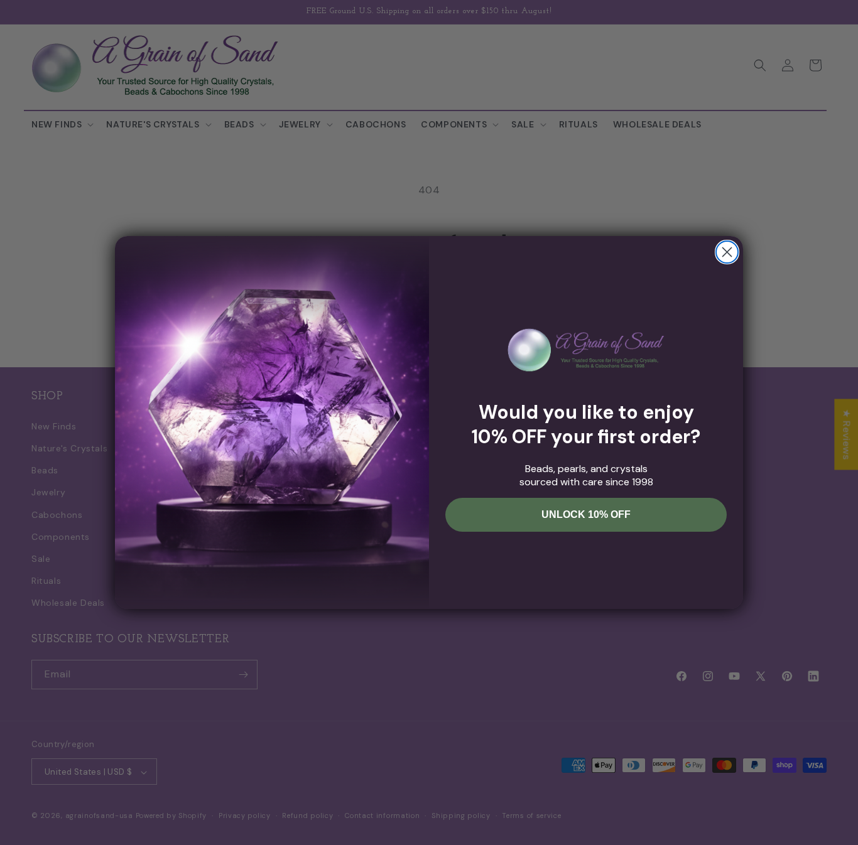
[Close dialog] (727, 252)
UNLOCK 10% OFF (586, 514)
